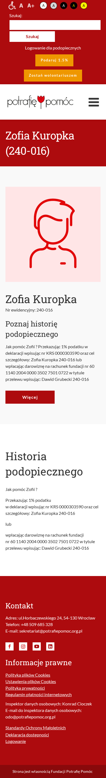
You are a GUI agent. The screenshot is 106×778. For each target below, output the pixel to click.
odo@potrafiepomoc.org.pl (30, 716)
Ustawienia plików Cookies (30, 681)
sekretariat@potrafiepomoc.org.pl (50, 630)
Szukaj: (15, 15)
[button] (94, 102)
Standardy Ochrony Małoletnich (35, 727)
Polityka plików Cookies (27, 674)
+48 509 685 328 (37, 624)
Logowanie (15, 741)
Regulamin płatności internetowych (38, 694)
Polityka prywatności (25, 687)
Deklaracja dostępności (27, 734)
